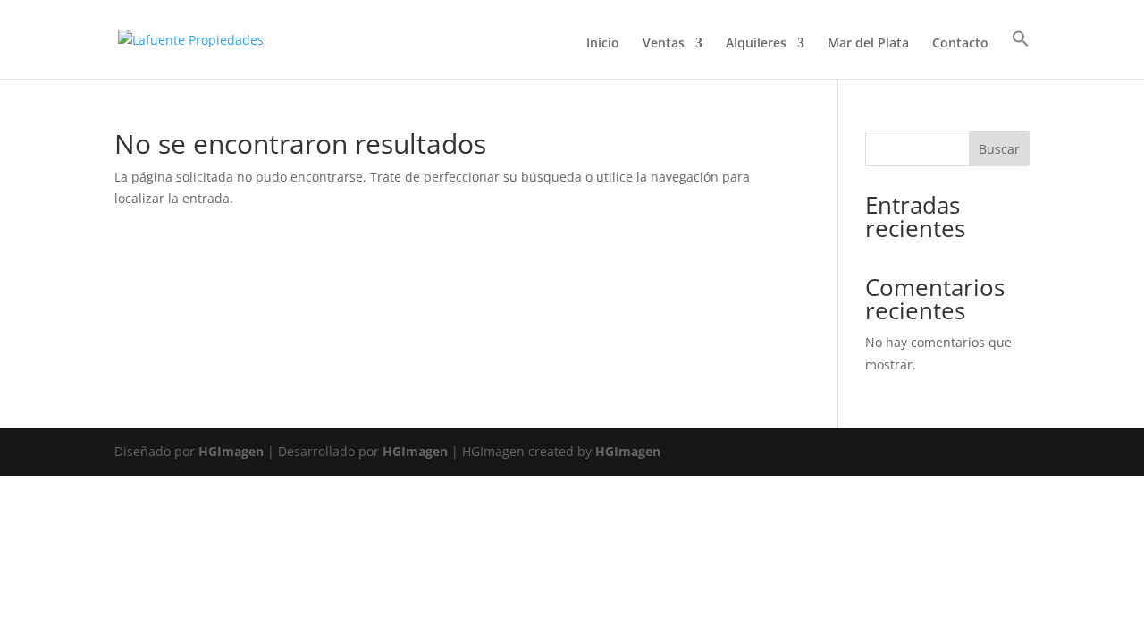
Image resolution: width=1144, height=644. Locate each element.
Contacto (960, 44)
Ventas (664, 44)
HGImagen (231, 451)
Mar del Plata (868, 44)
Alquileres (756, 44)
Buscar (999, 148)
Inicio (602, 44)
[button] (1021, 54)
